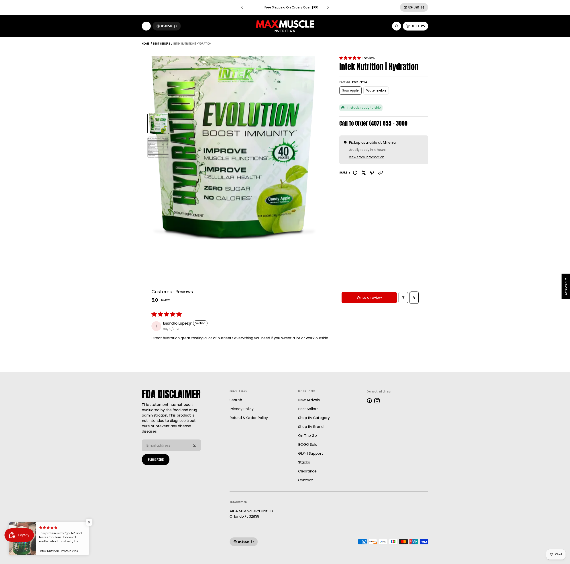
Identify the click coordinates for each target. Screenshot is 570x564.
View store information (366, 157)
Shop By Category (314, 417)
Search (236, 400)
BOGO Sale (307, 444)
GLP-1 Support (310, 453)
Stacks (304, 462)
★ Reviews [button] (565, 286)
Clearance (307, 471)
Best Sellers (161, 43)
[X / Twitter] (363, 173)
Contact (305, 480)
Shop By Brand (311, 426)
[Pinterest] (372, 173)
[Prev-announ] (241, 7)
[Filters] (403, 297)
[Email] (380, 173)
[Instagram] (377, 400)
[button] (350, 58)
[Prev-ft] (194, 445)
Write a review (369, 297)
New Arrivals (309, 400)
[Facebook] (355, 173)
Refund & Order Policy (249, 417)
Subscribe (156, 459)
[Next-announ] (328, 7)
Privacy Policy (242, 408)
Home (145, 43)
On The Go (307, 435)
